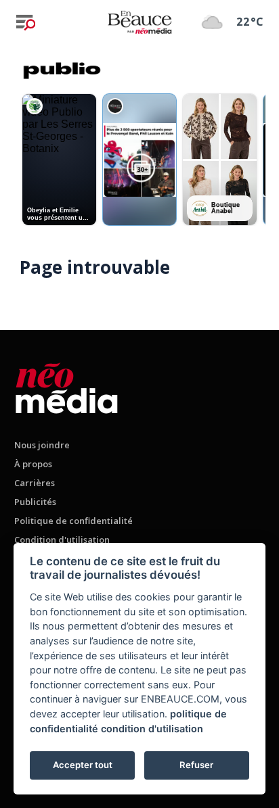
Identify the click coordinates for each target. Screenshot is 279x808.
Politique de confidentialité (73, 521)
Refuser (196, 764)
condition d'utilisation (152, 728)
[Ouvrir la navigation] (26, 22)
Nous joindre (42, 445)
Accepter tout (82, 764)
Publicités (35, 502)
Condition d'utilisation (62, 539)
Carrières (34, 483)
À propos (33, 464)
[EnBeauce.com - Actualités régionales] (139, 21)
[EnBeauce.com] (66, 386)
